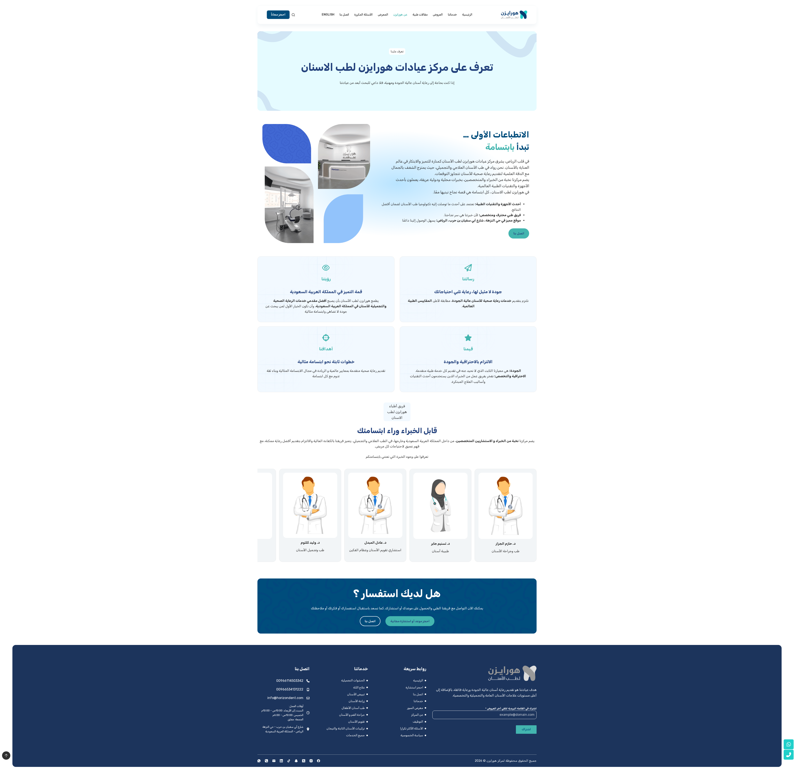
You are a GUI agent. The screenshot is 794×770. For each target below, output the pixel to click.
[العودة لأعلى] (6, 755)
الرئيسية (467, 14)
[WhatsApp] (259, 760)
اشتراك (526, 729)
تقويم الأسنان (356, 721)
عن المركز (417, 715)
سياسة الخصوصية (412, 735)
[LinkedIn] (281, 760)
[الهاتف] (266, 760)
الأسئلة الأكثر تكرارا (411, 728)
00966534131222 (289, 689)
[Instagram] (311, 760)
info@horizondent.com (285, 698)
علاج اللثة (359, 687)
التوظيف (418, 721)
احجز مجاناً (278, 14)
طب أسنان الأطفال (353, 708)
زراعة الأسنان (357, 701)
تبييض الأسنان (356, 694)
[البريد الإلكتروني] (273, 760)
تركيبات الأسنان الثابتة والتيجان (345, 728)
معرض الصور (415, 708)
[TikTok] (288, 760)
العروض (438, 14)
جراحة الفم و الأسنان (352, 715)
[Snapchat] (296, 760)
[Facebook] (318, 760)
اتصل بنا (344, 14)
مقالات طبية (420, 14)
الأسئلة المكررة (363, 14)
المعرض (383, 14)
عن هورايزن (400, 14)
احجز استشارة (414, 687)
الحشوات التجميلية (353, 680)
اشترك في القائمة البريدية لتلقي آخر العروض (511, 708)
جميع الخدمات (355, 735)
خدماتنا (452, 14)
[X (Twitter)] (303, 760)
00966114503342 (289, 681)
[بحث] (293, 14)
